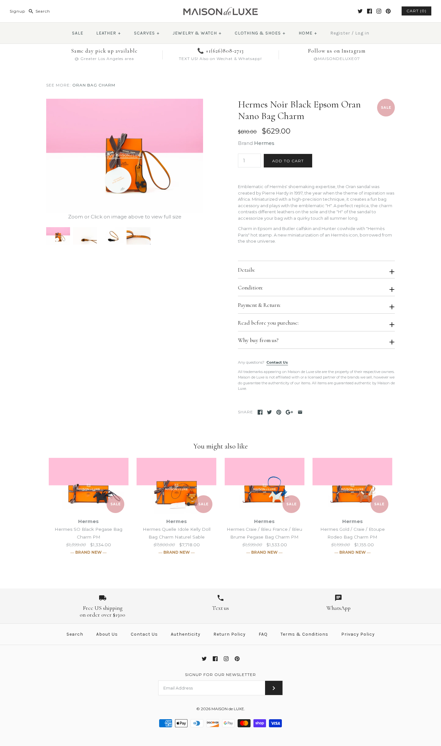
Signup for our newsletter (220, 674)
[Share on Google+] (289, 412)
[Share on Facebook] (260, 412)
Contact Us (277, 362)
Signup (17, 11)
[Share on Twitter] (269, 412)
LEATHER (108, 33)
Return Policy (229, 634)
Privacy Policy (358, 634)
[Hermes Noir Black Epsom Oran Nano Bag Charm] (124, 102)
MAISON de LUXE (227, 708)
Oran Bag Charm (93, 85)
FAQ (263, 634)
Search (75, 634)
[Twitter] (360, 11)
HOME (308, 33)
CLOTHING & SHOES (260, 33)
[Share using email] (300, 412)
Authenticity (185, 634)
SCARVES (146, 33)
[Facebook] (369, 11)
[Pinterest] (388, 11)
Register (340, 33)
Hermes (264, 143)
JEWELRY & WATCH (197, 33)
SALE (77, 33)
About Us (107, 634)
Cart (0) (416, 10)
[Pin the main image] (278, 412)
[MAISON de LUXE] (220, 10)
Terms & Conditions (304, 634)
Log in (362, 33)
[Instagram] (378, 11)
